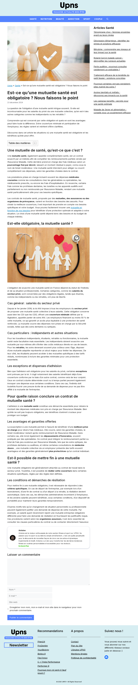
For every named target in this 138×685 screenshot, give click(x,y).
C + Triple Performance (49, 662)
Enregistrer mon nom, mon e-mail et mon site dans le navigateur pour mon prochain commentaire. (45, 609)
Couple (98, 19)
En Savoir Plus (24, 546)
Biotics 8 (42, 654)
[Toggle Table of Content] (33, 143)
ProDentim (43, 645)
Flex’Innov (42, 658)
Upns (9, 85)
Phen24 (41, 641)
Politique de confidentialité (83, 658)
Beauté (60, 19)
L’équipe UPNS (78, 650)
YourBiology (43, 650)
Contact (74, 641)
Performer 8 (43, 666)
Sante (17, 85)
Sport (86, 19)
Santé (33, 19)
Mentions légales (79, 654)
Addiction (73, 19)
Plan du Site (76, 645)
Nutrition (46, 19)
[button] (107, 19)
